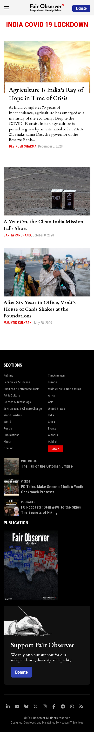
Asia (50, 402)
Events (52, 428)
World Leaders (13, 415)
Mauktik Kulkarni (18, 323)
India (51, 415)
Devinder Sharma (22, 146)
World (7, 421)
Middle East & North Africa (64, 389)
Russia (8, 428)
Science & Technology (17, 402)
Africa (51, 395)
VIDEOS (25, 481)
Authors (53, 435)
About (7, 441)
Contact (8, 448)
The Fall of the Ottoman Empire (47, 466)
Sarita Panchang (17, 235)
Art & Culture (12, 395)
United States (56, 408)
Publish (52, 441)
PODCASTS (28, 502)
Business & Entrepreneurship (22, 389)
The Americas (56, 375)
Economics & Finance (17, 382)
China (51, 421)
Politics (8, 375)
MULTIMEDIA (29, 461)
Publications (11, 435)
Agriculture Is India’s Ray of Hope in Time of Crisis (46, 94)
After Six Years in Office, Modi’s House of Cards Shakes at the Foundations (40, 309)
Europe (52, 382)
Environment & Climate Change (23, 408)
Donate (21, 672)
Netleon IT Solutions (71, 722)
